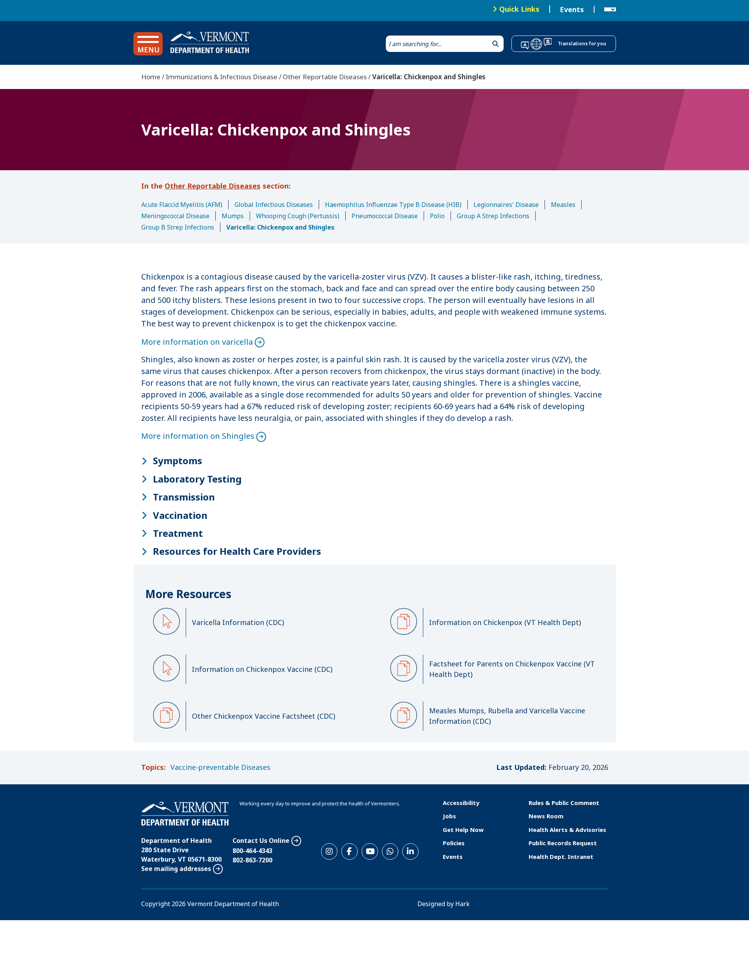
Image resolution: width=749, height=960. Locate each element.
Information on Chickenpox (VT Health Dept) (505, 622)
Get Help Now (463, 830)
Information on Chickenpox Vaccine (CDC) (262, 669)
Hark (462, 903)
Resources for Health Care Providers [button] (237, 551)
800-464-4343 (252, 850)
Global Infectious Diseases (273, 204)
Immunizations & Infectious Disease (221, 76)
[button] (148, 43)
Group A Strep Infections (493, 216)
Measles (563, 204)
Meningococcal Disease (175, 216)
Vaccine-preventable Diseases (220, 767)
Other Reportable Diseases (325, 76)
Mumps (233, 216)
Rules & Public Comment (564, 803)
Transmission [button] (184, 497)
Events (572, 9)
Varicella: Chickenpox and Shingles (280, 227)
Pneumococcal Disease (384, 216)
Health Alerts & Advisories (567, 830)
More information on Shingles (197, 436)
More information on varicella (197, 342)
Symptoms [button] (177, 461)
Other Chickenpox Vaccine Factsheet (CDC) (263, 716)
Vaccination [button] (180, 515)
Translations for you (582, 43)
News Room (546, 816)
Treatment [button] (178, 533)
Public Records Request (563, 843)
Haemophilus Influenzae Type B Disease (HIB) (393, 204)
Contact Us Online (261, 840)
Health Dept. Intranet (561, 856)
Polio (437, 216)
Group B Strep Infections (177, 227)
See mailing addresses (176, 868)
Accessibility (461, 803)
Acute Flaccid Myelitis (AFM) (181, 204)
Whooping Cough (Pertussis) (297, 216)
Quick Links (519, 9)
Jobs (449, 816)
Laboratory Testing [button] (197, 479)
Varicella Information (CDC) (238, 622)
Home (150, 76)
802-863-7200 (252, 860)
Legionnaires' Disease (506, 204)
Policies (454, 843)
